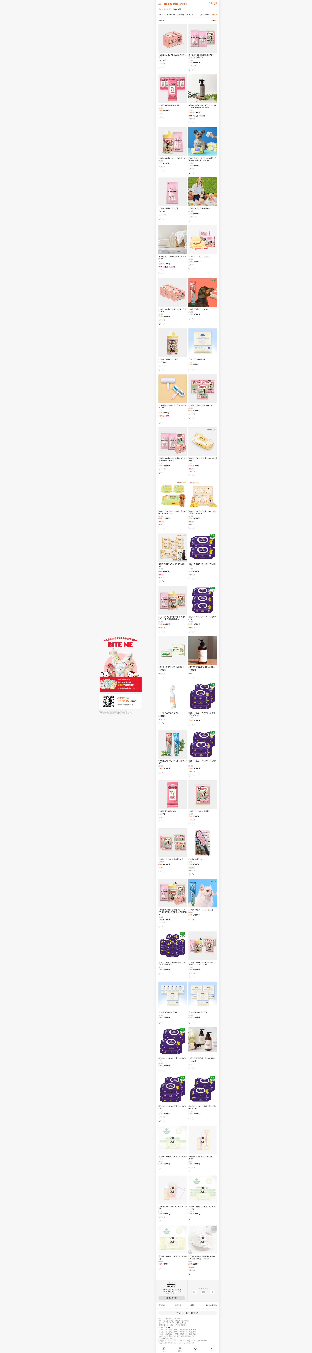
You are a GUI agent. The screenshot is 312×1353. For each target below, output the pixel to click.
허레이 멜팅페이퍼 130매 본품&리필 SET (171, 158)
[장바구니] (215, 3)
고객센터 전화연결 (171, 1298)
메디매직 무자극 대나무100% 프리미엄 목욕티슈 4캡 (172, 1157)
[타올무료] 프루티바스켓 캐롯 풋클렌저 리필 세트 (172, 1207)
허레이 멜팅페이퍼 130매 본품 (168, 359)
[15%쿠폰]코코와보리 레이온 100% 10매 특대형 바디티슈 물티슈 (202, 512)
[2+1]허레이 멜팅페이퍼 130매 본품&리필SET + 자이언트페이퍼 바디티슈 (171, 618)
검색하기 (211, 3)
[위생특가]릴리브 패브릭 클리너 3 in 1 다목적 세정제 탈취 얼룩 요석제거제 (202, 106)
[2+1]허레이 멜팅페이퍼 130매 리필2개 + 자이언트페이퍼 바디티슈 (202, 56)
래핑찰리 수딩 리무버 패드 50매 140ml (171, 667)
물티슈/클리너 (177, 9)
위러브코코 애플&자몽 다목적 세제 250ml (201, 667)
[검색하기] (211, 3)
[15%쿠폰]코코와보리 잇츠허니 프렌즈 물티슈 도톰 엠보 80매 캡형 (172, 512)
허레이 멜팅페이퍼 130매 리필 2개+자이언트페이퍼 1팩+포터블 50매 (172, 459)
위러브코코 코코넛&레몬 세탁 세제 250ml (201, 1058)
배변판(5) (181, 14)
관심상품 (163, 67)
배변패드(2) (171, 14)
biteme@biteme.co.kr (199, 1341)
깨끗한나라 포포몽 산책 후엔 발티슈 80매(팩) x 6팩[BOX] (201, 714)
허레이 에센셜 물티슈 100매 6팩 (168, 105)
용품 (159, 9)
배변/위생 (167, 9)
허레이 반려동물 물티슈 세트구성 (199, 208)
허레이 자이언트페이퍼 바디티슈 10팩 (170, 859)
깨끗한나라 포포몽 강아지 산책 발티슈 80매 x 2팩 (202, 565)
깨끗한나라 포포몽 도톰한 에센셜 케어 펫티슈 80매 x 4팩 (202, 1107)
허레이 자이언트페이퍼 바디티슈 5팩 (200, 405)
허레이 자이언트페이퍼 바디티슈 (198, 811)
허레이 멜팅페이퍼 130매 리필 (168, 208)
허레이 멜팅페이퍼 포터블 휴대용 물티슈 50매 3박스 (172, 310)
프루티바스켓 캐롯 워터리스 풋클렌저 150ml (200, 1157)
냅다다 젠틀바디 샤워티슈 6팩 (168, 1012)
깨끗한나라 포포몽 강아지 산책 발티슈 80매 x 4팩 (202, 762)
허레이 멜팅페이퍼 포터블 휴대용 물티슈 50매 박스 (172, 56)
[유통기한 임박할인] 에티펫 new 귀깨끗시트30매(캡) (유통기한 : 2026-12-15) (202, 1257)
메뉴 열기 (159, 4)
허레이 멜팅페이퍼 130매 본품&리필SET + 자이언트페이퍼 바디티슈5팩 (202, 963)
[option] (161, 14)
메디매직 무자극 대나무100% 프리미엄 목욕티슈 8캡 (202, 1207)
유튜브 (203, 1292)
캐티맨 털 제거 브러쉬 (195, 859)
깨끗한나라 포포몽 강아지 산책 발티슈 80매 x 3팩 (202, 618)
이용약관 (193, 1305)
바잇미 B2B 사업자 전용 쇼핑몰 (188, 1313)
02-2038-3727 (171, 1285)
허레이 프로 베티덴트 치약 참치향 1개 (200, 910)
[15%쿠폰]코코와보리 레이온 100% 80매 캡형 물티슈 (202, 459)
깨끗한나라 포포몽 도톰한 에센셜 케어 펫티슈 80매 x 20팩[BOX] (172, 963)
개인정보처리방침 (211, 1305)
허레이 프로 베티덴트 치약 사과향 (199, 309)
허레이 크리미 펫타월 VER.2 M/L (199, 256)
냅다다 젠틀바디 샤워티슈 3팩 (198, 1012)
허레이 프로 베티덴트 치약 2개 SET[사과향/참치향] (172, 762)
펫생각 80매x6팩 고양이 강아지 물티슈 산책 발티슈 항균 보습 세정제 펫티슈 (202, 159)
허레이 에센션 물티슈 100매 (167, 811)
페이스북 (212, 1292)
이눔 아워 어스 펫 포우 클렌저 (168, 713)
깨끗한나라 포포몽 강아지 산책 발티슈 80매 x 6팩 (172, 1107)
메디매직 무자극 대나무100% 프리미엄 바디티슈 (172, 1257)
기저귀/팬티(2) (192, 14)
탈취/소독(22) (204, 14)
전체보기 (161, 14)
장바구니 (215, 3)
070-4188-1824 (172, 1287)
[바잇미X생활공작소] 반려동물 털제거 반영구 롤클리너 (172, 406)
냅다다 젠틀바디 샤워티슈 (196, 359)
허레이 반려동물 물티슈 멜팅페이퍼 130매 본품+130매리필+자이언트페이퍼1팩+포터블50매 (172, 912)
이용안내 (178, 1305)
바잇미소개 (162, 1305)
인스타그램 (194, 1292)
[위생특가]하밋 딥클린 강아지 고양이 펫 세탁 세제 (172, 257)
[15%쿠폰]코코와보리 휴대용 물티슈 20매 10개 (171, 565)
